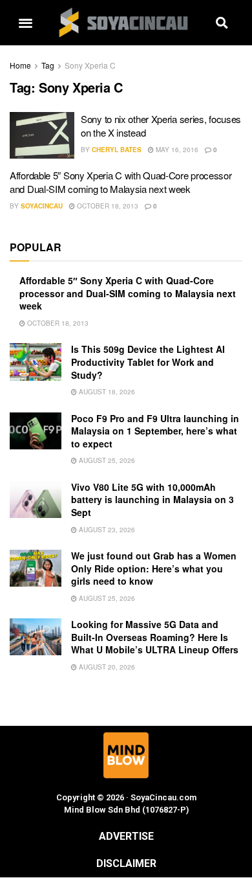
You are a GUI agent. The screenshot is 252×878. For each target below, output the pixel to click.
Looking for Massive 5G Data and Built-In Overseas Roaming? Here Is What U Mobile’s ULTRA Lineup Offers (154, 637)
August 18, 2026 (106, 391)
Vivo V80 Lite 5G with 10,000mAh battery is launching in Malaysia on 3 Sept (152, 499)
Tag (47, 65)
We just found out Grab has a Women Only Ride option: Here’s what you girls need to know (153, 568)
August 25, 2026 (106, 460)
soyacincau (42, 205)
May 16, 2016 (176, 149)
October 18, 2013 (106, 205)
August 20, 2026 (106, 666)
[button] (25, 23)
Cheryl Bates (117, 149)
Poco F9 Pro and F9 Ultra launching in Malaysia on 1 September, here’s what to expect (155, 431)
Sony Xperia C (90, 65)
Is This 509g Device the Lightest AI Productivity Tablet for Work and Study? (148, 362)
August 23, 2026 (106, 529)
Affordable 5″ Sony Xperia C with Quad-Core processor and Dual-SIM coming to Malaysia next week (120, 182)
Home (20, 65)
